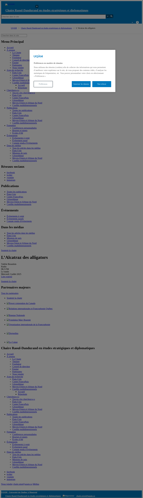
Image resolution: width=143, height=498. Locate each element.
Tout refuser (101, 84)
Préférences (43, 84)
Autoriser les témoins (81, 84)
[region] (72, 71)
